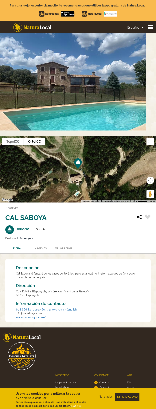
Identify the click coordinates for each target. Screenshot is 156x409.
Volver (13, 208)
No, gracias (106, 396)
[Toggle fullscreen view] (150, 141)
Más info (76, 405)
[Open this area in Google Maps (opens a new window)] (7, 200)
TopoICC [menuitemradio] (12, 141)
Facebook (104, 387)
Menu (150, 27)
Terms (152, 201)
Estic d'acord (127, 396)
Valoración (63, 248)
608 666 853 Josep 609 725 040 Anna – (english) (46, 309)
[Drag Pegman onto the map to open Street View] (150, 194)
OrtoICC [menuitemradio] (34, 141)
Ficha (17, 248)
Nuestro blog (62, 387)
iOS (129, 382)
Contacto (104, 382)
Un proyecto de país (65, 382)
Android (131, 387)
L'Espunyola (25, 238)
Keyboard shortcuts (90, 201)
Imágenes (40, 248)
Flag (148, 218)
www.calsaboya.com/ (31, 317)
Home (32, 27)
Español (133, 27)
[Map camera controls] (150, 180)
